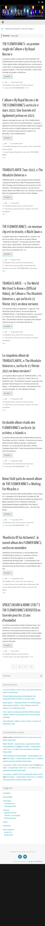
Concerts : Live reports (12, 816)
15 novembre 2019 (17, 520)
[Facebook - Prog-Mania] (39, 2)
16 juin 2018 (15, 651)
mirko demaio (28, 265)
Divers (13, 85)
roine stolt (8, 88)
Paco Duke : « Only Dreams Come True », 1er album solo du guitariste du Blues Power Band (22, 749)
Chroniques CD (9, 804)
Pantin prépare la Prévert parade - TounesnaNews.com (22, 756)
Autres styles (7, 797)
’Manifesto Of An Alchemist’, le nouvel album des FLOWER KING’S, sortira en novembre (22, 543)
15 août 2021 (15, 203)
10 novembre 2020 (17, 399)
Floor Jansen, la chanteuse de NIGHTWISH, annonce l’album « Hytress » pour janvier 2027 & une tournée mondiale (21, 714)
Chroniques (7, 801)
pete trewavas (25, 209)
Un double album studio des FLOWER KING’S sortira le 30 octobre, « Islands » (18, 427)
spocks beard (24, 657)
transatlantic (6, 212)
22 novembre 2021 (17, 144)
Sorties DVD (8, 835)
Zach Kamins (34, 268)
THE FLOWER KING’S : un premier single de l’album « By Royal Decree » (21, 49)
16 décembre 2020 (17, 332)
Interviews (30, 523)
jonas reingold (18, 265)
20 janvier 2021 (16, 260)
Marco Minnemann (29, 584)
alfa (6, 82)
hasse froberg (9, 152)
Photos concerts (10, 818)
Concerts (25, 146)
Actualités (7, 85)
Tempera (31, 862)
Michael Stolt (18, 152)
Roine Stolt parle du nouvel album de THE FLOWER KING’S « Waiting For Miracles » (22, 484)
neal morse (17, 209)
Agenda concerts (16, 146)
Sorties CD (19, 85)
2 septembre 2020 (16, 461)
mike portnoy (9, 209)
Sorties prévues (28, 85)
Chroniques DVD (10, 806)
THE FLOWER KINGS (18, 88)
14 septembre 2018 (17, 579)
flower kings (8, 657)
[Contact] (42, 2)
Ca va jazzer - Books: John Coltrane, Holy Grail (19, 765)
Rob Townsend (21, 587)
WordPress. (39, 862)
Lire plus (7, 76)
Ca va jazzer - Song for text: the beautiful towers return (23, 774)
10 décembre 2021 (17, 82)
